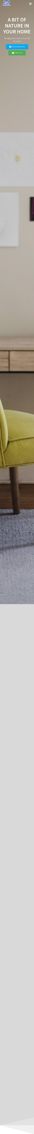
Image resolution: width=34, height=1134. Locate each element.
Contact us (18, 53)
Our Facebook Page (18, 46)
